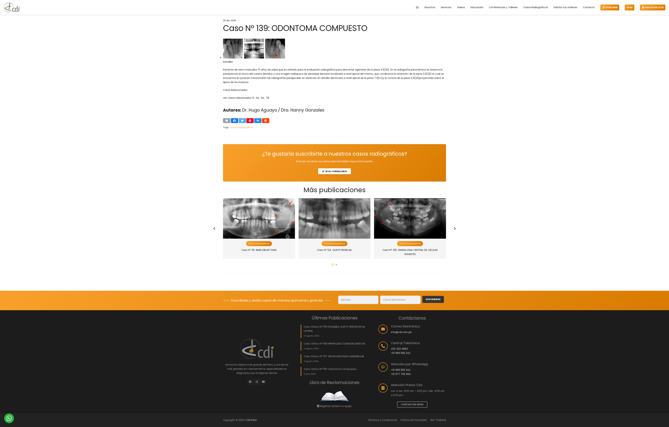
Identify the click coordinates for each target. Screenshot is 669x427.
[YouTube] (263, 382)
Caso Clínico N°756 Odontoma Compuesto (330, 369)
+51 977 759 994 (401, 374)
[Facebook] (250, 382)
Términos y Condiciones (382, 420)
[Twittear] (242, 120)
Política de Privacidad (414, 420)
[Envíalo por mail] (226, 120)
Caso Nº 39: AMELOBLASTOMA (258, 250)
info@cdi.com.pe (401, 332)
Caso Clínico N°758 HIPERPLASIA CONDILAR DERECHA (334, 343)
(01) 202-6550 (399, 349)
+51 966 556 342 (400, 353)
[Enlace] (12, 7)
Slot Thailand (438, 420)
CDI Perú (251, 420)
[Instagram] (257, 382)
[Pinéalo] (250, 120)
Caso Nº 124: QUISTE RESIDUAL (334, 250)
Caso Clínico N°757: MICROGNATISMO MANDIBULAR (334, 356)
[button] (332, 264)
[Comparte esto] (234, 120)
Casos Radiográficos (241, 127)
